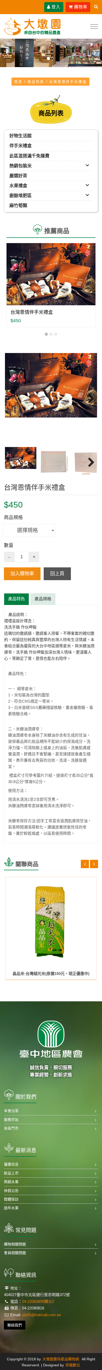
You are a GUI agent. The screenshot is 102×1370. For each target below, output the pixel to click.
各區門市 (11, 1128)
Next (89, 399)
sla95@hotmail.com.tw (41, 1315)
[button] (7, 53)
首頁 (18, 82)
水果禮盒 (18, 185)
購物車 (80, 7)
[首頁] (32, 25)
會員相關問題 (15, 1253)
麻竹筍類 (18, 205)
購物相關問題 (15, 1244)
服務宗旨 (11, 1120)
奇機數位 (72, 1365)
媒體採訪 (11, 1199)
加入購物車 (22, 573)
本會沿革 (11, 1111)
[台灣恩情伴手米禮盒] (51, 274)
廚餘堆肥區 (20, 195)
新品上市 (11, 1173)
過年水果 (11, 1208)
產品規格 (43, 599)
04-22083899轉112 (38, 1301)
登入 (55, 7)
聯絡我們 (14, 1325)
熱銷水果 (11, 1182)
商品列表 (35, 82)
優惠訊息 (11, 1164)
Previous (13, 399)
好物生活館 (20, 135)
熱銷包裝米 (20, 165)
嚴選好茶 (18, 175)
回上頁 (57, 573)
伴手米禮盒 (20, 145)
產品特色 (16, 599)
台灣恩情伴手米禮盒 (31, 312)
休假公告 (11, 1191)
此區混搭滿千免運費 (29, 156)
